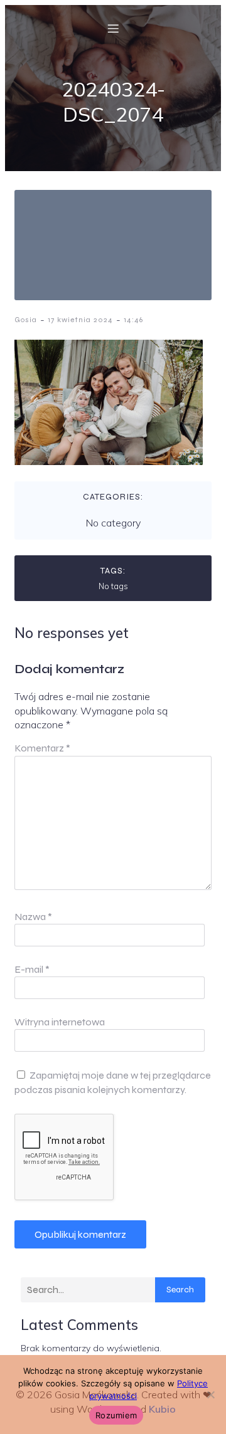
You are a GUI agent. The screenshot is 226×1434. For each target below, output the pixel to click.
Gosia (25, 319)
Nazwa (33, 917)
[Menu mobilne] (113, 28)
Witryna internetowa (59, 1022)
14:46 (133, 319)
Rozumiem (116, 1415)
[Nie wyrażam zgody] (210, 1394)
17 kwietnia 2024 (80, 319)
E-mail (32, 969)
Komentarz (42, 748)
